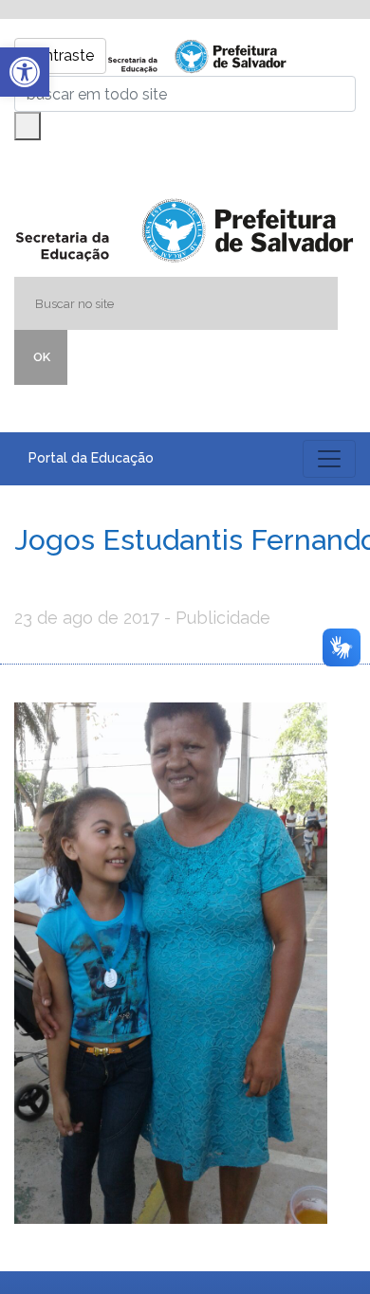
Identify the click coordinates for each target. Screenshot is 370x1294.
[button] (24, 72)
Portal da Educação (91, 457)
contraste (60, 55)
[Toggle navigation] (329, 459)
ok (41, 357)
